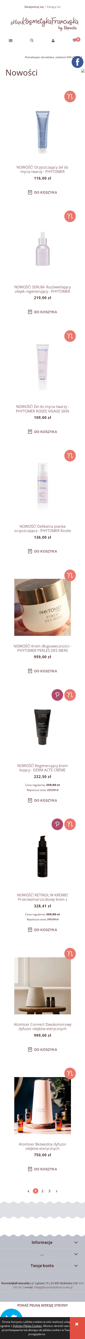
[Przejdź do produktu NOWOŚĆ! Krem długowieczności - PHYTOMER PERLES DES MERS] (42, 607)
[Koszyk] (74, 39)
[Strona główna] (42, 23)
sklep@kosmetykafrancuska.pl (53, 1287)
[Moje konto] (53, 40)
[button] (10, 40)
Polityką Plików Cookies (27, 1326)
